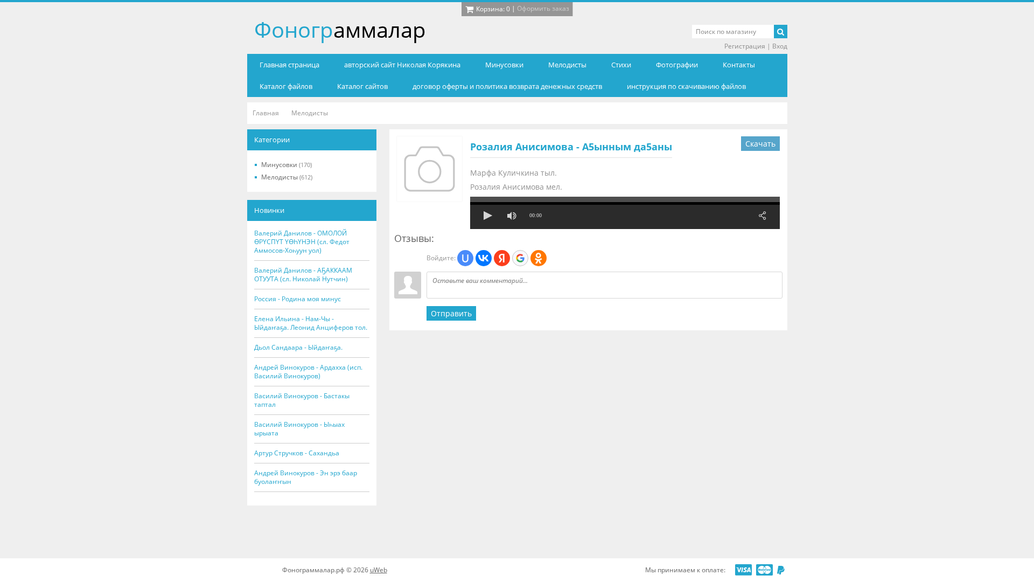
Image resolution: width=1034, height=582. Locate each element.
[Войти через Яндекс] (502, 258)
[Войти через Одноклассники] (538, 258)
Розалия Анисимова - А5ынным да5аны (571, 146)
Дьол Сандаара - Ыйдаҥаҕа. (298, 347)
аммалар (340, 29)
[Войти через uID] (465, 258)
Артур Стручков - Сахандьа (296, 453)
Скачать (760, 143)
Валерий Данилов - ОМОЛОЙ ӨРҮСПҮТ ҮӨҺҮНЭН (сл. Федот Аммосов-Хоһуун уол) (302, 242)
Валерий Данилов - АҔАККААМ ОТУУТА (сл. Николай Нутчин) (303, 274)
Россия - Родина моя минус (297, 299)
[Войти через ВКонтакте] (484, 258)
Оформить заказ (543, 8)
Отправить (451, 313)
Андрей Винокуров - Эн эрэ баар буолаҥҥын (305, 477)
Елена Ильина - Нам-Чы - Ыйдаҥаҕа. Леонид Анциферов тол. (310, 323)
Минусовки (286, 164)
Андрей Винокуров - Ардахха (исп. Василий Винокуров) (308, 371)
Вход (779, 46)
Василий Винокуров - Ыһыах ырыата (299, 429)
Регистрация (744, 46)
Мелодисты (286, 177)
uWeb (378, 569)
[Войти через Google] (520, 258)
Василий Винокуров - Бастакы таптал (302, 400)
